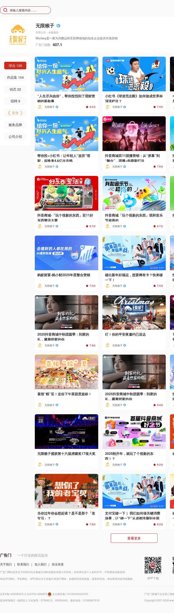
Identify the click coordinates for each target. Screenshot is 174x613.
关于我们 (6, 564)
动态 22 (15, 89)
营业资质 (58, 564)
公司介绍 (15, 136)
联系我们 (23, 564)
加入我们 (40, 564)
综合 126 (15, 65)
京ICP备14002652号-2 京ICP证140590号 (24, 594)
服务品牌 (15, 124)
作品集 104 (15, 77)
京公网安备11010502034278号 (70, 594)
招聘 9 (15, 101)
